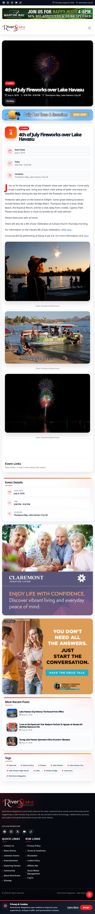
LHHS (37, 748)
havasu (43, 742)
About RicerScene (12, 852)
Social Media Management (33, 849)
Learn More (73, 907)
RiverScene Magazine (17, 753)
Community (9, 847)
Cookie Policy (33, 838)
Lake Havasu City (76, 742)
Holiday (10, 101)
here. (70, 229)
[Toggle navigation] (89, 28)
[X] (12, 2)
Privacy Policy (34, 823)
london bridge (51, 748)
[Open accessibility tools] (89, 894)
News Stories (10, 828)
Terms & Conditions (36, 828)
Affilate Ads (32, 843)
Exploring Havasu (12, 843)
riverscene (68, 748)
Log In (30, 855)
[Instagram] (8, 2)
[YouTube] (16, 2)
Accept (86, 907)
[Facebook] (3, 2)
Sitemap (8, 857)
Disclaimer (32, 833)
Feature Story (28, 742)
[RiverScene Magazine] (13, 28)
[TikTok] (20, 2)
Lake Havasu (58, 742)
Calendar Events (11, 833)
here (86, 235)
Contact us (9, 823)
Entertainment (11, 838)
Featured (12, 742)
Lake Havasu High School (19, 748)
